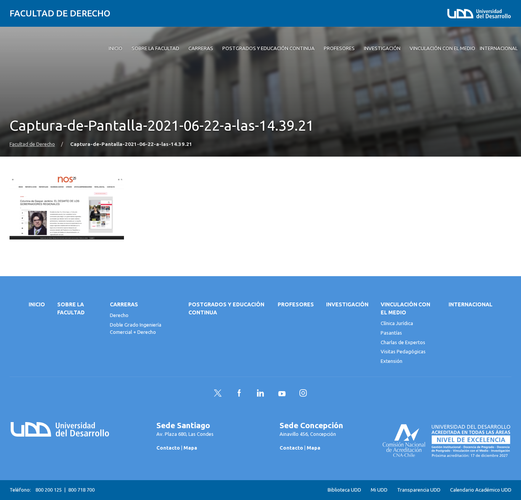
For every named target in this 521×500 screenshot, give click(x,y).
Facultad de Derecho (60, 13)
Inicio (37, 304)
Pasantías (391, 332)
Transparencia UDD (419, 490)
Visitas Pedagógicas (403, 351)
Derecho (119, 315)
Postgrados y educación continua (226, 308)
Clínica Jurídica (397, 323)
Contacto (168, 447)
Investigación (347, 304)
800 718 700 (81, 489)
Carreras (124, 304)
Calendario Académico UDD (480, 490)
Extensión (391, 361)
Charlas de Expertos (403, 342)
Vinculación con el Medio (405, 308)
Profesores (296, 304)
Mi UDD (379, 490)
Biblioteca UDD (344, 490)
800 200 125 (48, 489)
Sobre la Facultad (71, 308)
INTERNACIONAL (470, 304)
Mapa (190, 447)
